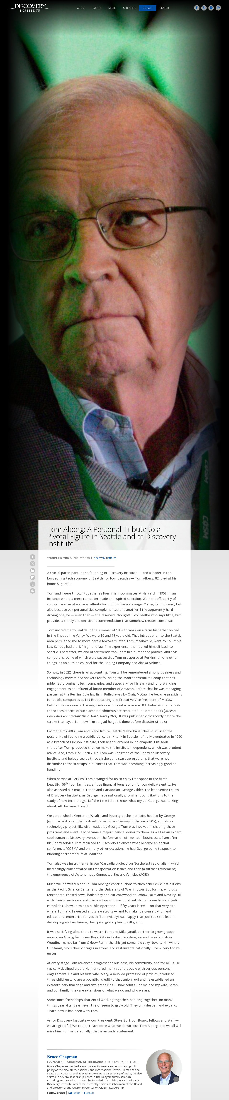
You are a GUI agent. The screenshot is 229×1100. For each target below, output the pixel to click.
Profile (76, 1092)
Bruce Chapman (62, 1057)
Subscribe (129, 7)
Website (90, 1092)
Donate (148, 7)
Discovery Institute (105, 558)
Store (112, 7)
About (81, 7)
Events (97, 7)
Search (164, 7)
